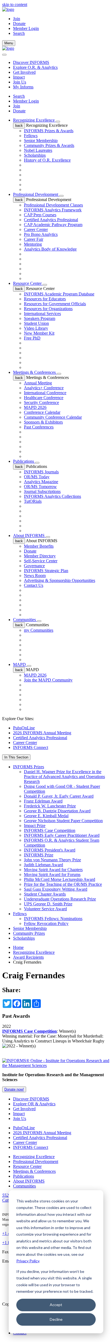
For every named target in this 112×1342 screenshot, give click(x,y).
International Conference (45, 392)
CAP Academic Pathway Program (53, 224)
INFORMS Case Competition (49, 830)
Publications (24, 461)
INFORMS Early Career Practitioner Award (61, 835)
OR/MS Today (36, 476)
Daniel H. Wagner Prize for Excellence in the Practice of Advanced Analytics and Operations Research (64, 776)
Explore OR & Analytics (34, 1104)
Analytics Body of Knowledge (50, 249)
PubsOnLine (24, 728)
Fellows (31, 135)
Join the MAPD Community (48, 680)
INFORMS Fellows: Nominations (53, 918)
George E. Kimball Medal (46, 815)
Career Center (36, 229)
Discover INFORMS (31, 62)
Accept (56, 1304)
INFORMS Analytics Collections (52, 496)
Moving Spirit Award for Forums (52, 874)
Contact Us (33, 585)
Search (19, 96)
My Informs (23, 87)
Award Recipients (28, 957)
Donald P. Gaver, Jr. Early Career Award (59, 796)
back (19, 126)
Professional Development (36, 194)
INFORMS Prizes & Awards (48, 130)
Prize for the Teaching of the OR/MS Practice (63, 884)
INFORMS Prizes (28, 766)
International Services (42, 313)
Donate (19, 23)
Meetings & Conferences (35, 372)
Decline (56, 1319)
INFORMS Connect (30, 747)
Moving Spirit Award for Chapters (53, 869)
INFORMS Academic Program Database (59, 294)
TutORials (33, 501)
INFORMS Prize (38, 855)
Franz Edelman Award (43, 801)
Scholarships (35, 155)
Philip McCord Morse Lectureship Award (59, 879)
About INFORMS (29, 535)
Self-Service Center (40, 561)
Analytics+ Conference (44, 387)
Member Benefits (39, 546)
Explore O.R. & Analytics (35, 67)
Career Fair (33, 239)
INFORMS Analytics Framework (53, 210)
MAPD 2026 (35, 407)
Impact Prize (34, 825)
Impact (19, 77)
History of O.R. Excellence (47, 160)
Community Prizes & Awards (49, 145)
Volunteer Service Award (45, 908)
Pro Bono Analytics (41, 234)
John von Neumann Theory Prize (52, 859)
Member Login (26, 28)
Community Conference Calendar (53, 417)
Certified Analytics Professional (51, 219)
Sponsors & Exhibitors (43, 422)
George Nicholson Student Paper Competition (63, 820)
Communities (25, 619)
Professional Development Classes (53, 205)
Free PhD (32, 338)
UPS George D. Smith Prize (48, 904)
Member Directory (40, 556)
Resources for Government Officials (55, 303)
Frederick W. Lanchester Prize (50, 806)
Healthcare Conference (43, 397)
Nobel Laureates (38, 150)
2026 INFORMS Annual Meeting (42, 732)
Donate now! (14, 1089)
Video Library (36, 328)
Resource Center (28, 283)
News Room (35, 575)
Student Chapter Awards (45, 894)
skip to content (14, 4)
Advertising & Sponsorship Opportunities (59, 580)
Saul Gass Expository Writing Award (55, 889)
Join (16, 18)
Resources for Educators (45, 299)
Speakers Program (39, 318)
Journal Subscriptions (42, 491)
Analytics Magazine (41, 481)
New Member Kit (39, 333)
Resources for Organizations (48, 308)
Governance (34, 565)
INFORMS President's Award (49, 850)
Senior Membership (41, 140)
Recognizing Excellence (34, 120)
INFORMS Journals (41, 472)
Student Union (36, 323)
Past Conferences (39, 427)
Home (18, 947)
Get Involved (24, 72)
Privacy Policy (27, 1260)
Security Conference (41, 402)
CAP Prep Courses (40, 214)
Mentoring (33, 244)
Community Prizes (29, 933)
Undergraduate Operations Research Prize (60, 899)
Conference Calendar (42, 412)
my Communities (38, 630)
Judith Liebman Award (43, 864)
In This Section (16, 757)
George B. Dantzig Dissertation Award (57, 811)
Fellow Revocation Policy (46, 923)
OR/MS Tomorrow (40, 486)
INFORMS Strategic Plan (46, 570)
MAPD (20, 664)
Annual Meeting (38, 383)
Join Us (19, 82)
